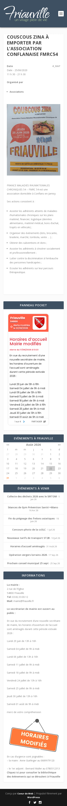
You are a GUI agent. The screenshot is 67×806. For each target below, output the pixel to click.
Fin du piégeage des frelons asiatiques (31, 518)
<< (7, 444)
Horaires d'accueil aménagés (27, 546)
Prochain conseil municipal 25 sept (28, 563)
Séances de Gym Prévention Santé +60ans (33, 507)
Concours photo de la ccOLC (29, 529)
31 (7, 478)
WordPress (33, 797)
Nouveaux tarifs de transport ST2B (28, 538)
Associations (17, 91)
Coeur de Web (25, 793)
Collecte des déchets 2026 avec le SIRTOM (32, 496)
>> (59, 444)
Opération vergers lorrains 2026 (28, 554)
